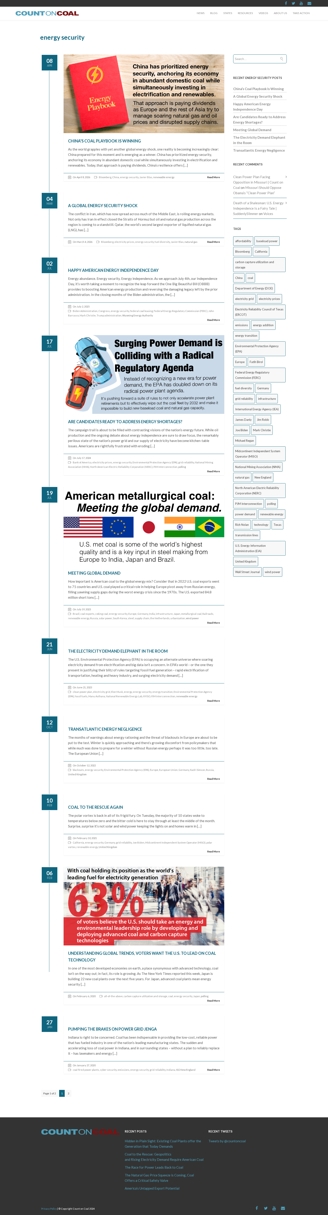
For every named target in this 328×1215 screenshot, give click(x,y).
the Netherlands (160, 618)
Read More (213, 177)
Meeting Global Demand (94, 573)
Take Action (301, 13)
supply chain (142, 618)
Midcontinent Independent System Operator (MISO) (175, 842)
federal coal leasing (141, 310)
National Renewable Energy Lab (124, 696)
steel (131, 618)
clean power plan (82, 691)
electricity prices (124, 241)
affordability (243, 241)
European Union (168, 769)
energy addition (263, 325)
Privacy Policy (49, 1208)
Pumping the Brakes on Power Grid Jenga (112, 1029)
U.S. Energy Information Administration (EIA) (250, 548)
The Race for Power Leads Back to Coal (154, 1167)
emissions (123, 1069)
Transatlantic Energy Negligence (105, 729)
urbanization (177, 618)
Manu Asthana (96, 696)
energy (128, 691)
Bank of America (82, 462)
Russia (94, 618)
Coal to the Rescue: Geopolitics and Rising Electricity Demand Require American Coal (164, 1156)
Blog (214, 13)
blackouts (78, 769)
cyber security (108, 1069)
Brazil (76, 613)
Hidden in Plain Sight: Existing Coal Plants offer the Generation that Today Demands (163, 1143)
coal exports (87, 613)
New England (263, 477)
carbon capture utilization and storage (145, 996)
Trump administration (109, 315)
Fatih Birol (256, 362)
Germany (142, 613)
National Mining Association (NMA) (257, 467)
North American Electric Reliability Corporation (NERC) (121, 466)
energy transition (162, 691)
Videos (263, 13)
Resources (245, 13)
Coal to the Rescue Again (95, 807)
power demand (245, 514)
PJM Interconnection (165, 466)
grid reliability (186, 462)
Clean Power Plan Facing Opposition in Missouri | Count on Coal (258, 182)
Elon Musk (117, 691)
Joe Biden (138, 842)
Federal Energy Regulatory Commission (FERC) (181, 310)
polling (271, 503)
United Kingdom (245, 561)
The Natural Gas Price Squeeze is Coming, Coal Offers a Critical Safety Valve (159, 1177)
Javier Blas (145, 177)
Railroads (207, 613)
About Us (280, 13)
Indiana (170, 1069)
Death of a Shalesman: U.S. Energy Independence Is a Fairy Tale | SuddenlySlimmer (258, 208)
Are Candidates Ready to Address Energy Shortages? (125, 421)
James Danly (243, 419)
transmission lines (246, 535)
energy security (129, 177)
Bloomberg (105, 177)
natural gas (242, 477)
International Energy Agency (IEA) (257, 409)
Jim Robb (263, 419)
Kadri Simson (197, 769)
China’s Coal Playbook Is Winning (104, 140)
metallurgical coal (191, 613)
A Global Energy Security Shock (102, 205)
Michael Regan (244, 440)
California (78, 842)
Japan (177, 613)
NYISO (146, 696)
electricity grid (101, 691)
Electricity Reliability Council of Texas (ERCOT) (259, 311)
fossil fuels (81, 696)
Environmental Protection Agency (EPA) (155, 462)
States (227, 13)
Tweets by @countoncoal (227, 1141)
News (200, 13)
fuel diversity (162, 241)
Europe (132, 613)
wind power (272, 572)
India (152, 613)
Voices (268, 214)
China (115, 177)
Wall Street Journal (247, 572)
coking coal (101, 613)
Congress (104, 310)
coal (170, 996)
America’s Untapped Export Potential (152, 1188)
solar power (105, 618)
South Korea (120, 618)
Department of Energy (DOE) (254, 288)
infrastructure (164, 613)
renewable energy (78, 618)
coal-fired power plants (86, 1069)
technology (261, 524)
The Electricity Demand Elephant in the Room (118, 651)
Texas (277, 524)
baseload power (267, 241)
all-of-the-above (113, 996)
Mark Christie (88, 315)
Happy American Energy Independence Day (113, 270)
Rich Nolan (242, 524)
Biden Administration (85, 310)
